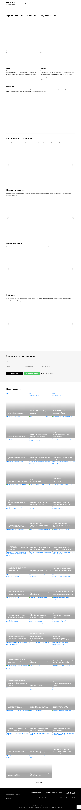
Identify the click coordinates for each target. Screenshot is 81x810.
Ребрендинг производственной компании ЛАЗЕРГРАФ (18, 547)
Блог (32, 3)
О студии (43, 3)
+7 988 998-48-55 (71, 3)
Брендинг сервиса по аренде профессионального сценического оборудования (63, 593)
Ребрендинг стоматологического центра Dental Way (62, 479)
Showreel (57, 3)
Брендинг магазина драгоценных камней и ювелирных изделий (38, 615)
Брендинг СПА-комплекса (16, 436)
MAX (73, 798)
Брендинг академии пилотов (17, 481)
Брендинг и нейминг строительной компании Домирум (61, 525)
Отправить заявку (15, 373)
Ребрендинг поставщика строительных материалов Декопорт (17, 638)
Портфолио (25, 3)
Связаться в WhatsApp (33, 373)
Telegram (68, 798)
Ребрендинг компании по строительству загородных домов (62, 570)
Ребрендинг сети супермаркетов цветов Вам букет (39, 525)
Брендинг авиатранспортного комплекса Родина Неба (61, 638)
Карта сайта (8, 798)
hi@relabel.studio (70, 793)
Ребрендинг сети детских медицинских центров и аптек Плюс (16, 660)
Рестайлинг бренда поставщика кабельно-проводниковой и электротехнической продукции (38, 637)
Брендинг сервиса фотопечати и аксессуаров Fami (62, 615)
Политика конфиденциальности (27, 807)
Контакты (50, 3)
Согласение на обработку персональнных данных (49, 807)
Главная (8, 8)
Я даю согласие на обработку (48, 373)
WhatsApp (73, 2)
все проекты (39, 782)
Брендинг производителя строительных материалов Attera (62, 683)
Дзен (57, 798)
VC (39, 798)
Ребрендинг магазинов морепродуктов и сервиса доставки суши (62, 751)
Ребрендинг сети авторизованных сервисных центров (17, 502)
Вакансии (59, 792)
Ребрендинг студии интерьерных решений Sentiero (38, 412)
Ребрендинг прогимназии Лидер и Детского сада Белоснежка (62, 434)
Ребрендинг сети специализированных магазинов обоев (60, 412)
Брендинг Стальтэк (36, 685)
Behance (62, 798)
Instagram (51, 798)
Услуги (37, 3)
